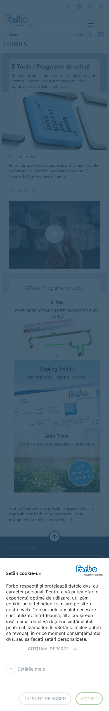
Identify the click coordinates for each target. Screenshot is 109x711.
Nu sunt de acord (45, 698)
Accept (89, 698)
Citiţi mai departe (48, 648)
